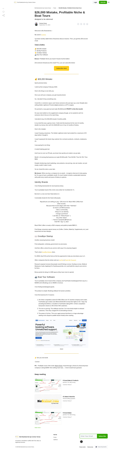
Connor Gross (43, 23)
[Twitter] (81, 441)
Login (95, 2)
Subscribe (103, 2)
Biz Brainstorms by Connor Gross (43, 8)
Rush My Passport (70, 260)
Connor (43, 34)
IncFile (61, 260)
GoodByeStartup (47, 252)
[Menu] (109, 2)
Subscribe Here (61, 68)
